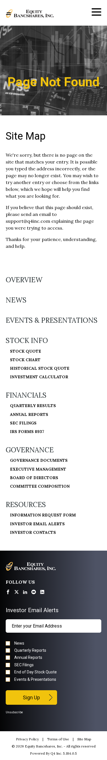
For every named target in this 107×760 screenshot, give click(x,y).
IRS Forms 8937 (27, 431)
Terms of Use (58, 739)
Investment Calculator (39, 376)
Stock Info (27, 340)
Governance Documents (39, 460)
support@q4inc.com (28, 221)
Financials (26, 395)
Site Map (84, 739)
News (16, 300)
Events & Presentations (52, 320)
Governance (30, 450)
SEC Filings (23, 423)
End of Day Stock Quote (35, 672)
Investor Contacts (33, 532)
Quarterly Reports (30, 650)
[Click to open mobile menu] (96, 13)
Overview (24, 279)
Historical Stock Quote (39, 368)
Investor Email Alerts (37, 523)
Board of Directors (34, 477)
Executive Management (38, 469)
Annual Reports (29, 414)
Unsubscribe (14, 712)
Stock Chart (25, 359)
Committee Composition (40, 486)
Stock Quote (25, 351)
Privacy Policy (27, 739)
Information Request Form (43, 515)
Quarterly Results (33, 405)
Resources (26, 504)
